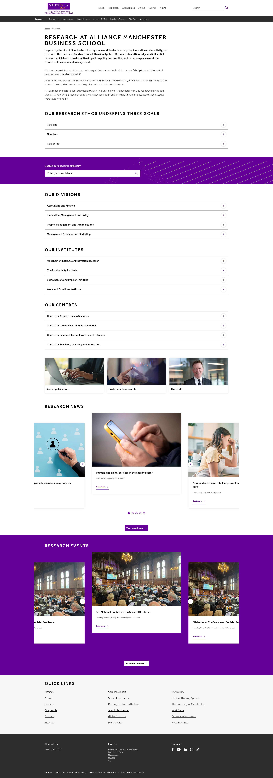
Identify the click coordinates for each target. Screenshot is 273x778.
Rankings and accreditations (123, 704)
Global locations (117, 716)
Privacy (56, 772)
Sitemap (49, 722)
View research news (134, 528)
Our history (178, 691)
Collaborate (128, 7)
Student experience (119, 698)
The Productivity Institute (139, 19)
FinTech (104, 19)
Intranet (49, 691)
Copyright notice (67, 772)
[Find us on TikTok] (197, 750)
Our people (51, 710)
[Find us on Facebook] (173, 750)
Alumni (49, 698)
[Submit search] (226, 8)
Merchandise (115, 722)
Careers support (117, 691)
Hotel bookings (180, 722)
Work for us (178, 710)
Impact (96, 19)
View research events (135, 663)
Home (47, 28)
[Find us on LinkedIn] (185, 750)
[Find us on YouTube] (179, 750)
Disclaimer (48, 772)
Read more (100, 487)
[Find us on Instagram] (191, 750)
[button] (129, 513)
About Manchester (118, 710)
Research (113, 7)
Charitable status (113, 772)
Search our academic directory (63, 165)
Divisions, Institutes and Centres (62, 19)
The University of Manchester (188, 704)
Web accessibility (80, 772)
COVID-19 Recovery (118, 19)
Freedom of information (97, 772)
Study (102, 7)
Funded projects (83, 19)
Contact (49, 716)
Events (152, 7)
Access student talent (184, 716)
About (141, 7)
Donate (49, 704)
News (163, 7)
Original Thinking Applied (185, 698)
